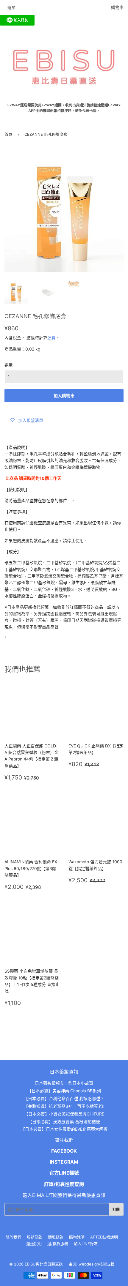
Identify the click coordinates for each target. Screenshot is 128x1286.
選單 (11, 7)
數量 (8, 364)
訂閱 (116, 1209)
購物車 (117, 7)
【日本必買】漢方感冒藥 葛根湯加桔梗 (64, 1121)
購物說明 (77, 1237)
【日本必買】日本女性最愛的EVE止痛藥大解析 (64, 1129)
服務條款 (34, 1237)
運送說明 (34, 1243)
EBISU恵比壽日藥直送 (44, 1264)
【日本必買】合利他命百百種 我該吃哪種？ (64, 1098)
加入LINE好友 (86, 1243)
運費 (51, 337)
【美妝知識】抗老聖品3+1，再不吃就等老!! (64, 1106)
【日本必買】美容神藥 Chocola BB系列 (64, 1090)
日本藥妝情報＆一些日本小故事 (64, 1082)
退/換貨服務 (57, 1243)
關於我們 (13, 1237)
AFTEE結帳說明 (104, 1237)
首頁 (8, 134)
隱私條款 (55, 1237)
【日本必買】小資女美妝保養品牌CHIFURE (64, 1113)
